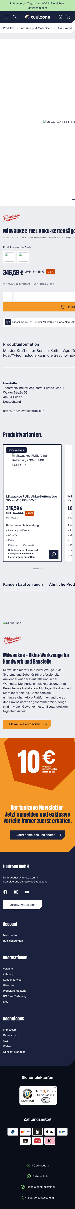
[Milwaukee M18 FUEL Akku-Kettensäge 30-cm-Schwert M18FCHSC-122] (23, 257)
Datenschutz (11, 1035)
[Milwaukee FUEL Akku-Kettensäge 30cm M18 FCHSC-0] (9, 257)
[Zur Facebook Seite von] (5, 893)
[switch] (45, 1100)
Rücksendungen (13, 940)
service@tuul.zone (36, 881)
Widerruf (8, 1046)
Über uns (8, 985)
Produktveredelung (14, 990)
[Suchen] (14, 17)
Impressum (10, 1029)
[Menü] (7, 17)
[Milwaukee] (12, 217)
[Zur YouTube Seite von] (27, 893)
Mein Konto (10, 935)
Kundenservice (12, 979)
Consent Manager (14, 1051)
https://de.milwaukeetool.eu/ (23, 411)
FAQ (5, 1001)
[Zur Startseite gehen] (37, 17)
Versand (25, 283)
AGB (6, 1040)
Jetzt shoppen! (37, 7)
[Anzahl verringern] (7, 296)
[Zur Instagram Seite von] (16, 893)
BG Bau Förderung (14, 996)
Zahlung (8, 974)
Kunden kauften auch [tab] (23, 584)
